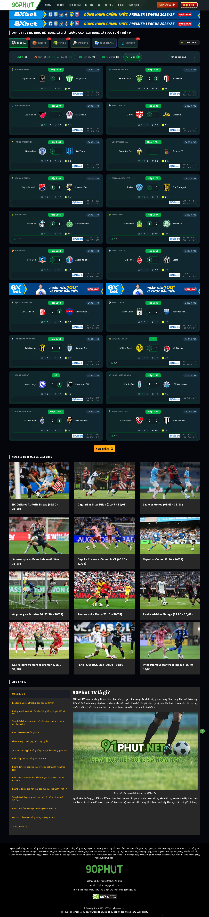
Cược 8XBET (189, 5)
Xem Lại (48, 5)
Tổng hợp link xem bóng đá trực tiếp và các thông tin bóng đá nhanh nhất (38, 722)
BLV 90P (66, 57)
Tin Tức (120, 5)
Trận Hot (43, 57)
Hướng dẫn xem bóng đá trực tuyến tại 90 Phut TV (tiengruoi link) (38, 768)
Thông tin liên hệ (19, 826)
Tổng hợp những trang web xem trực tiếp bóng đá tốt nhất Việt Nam (38, 799)
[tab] (18, 43)
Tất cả (134, 57)
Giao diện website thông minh (25, 732)
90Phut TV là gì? (19, 693)
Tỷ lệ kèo (89, 5)
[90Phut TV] (23, 4)
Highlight (60, 5)
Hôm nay (89, 57)
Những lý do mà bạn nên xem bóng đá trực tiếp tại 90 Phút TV (39, 788)
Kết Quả (109, 5)
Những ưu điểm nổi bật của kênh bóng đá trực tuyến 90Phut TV (38, 713)
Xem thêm (102, 448)
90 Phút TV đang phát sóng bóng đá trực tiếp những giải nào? (39, 750)
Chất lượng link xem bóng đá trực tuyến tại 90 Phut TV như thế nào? (38, 779)
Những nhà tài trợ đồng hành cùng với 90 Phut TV (34, 808)
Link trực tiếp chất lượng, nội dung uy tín (30, 741)
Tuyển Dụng (133, 5)
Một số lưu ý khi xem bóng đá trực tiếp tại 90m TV (34, 817)
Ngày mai (112, 57)
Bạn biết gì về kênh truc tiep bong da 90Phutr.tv (33, 703)
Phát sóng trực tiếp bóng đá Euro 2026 (29, 758)
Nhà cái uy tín (167, 4)
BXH (99, 5)
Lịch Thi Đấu (75, 5)
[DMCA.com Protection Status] (104, 896)
